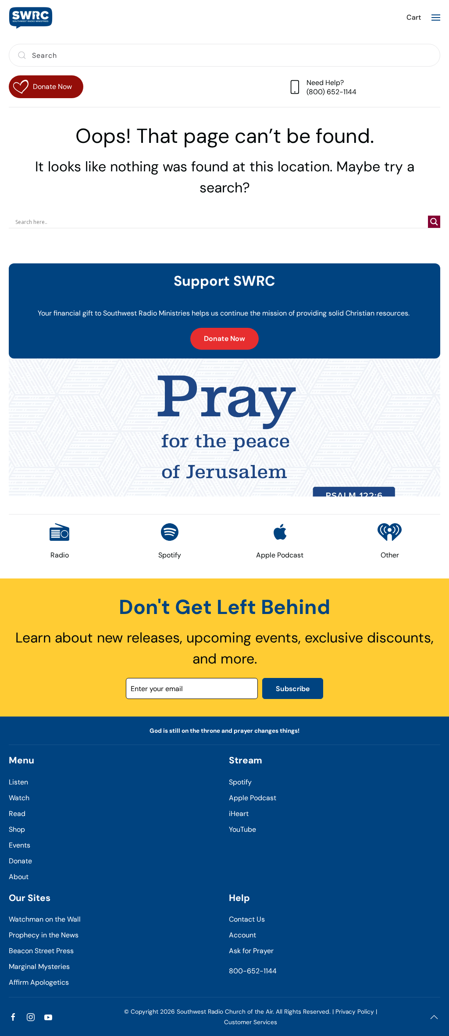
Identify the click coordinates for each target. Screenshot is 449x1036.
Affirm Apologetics (39, 982)
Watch (19, 797)
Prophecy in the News (43, 935)
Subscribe (293, 688)
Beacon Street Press (41, 950)
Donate (20, 861)
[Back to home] (31, 17)
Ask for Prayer (251, 950)
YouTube (242, 829)
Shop (17, 829)
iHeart (239, 813)
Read (17, 813)
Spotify (240, 782)
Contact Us (247, 919)
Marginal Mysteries (39, 966)
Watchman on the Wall (45, 919)
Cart (413, 17)
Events (19, 845)
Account (242, 935)
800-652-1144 (253, 971)
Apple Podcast (252, 797)
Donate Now (224, 338)
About (19, 876)
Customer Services (250, 1022)
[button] (435, 17)
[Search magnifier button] (434, 222)
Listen (18, 782)
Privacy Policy (354, 1011)
